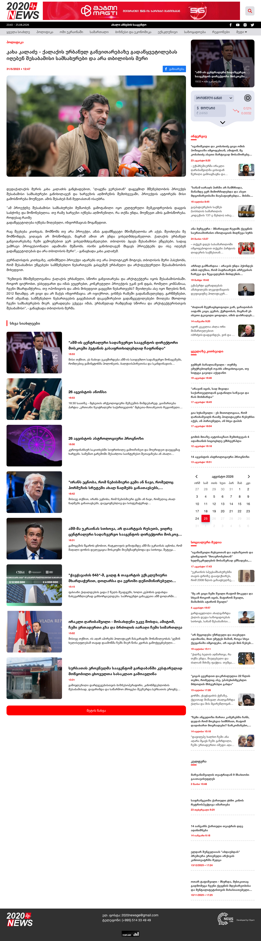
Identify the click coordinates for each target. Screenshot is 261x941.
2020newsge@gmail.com (140, 915)
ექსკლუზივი (168, 32)
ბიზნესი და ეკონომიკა (133, 32)
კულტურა (199, 761)
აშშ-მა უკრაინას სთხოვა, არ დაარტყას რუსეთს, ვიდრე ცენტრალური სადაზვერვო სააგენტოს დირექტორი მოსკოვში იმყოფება (125, 531)
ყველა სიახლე (18, 32)
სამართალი (99, 32)
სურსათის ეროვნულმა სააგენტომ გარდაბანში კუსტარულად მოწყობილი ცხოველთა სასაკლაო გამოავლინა (125, 671)
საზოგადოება (195, 32)
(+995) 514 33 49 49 (136, 920)
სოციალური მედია (206, 542)
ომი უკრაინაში (71, 32)
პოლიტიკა (44, 32)
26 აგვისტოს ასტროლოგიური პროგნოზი (106, 438)
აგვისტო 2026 (222, 476)
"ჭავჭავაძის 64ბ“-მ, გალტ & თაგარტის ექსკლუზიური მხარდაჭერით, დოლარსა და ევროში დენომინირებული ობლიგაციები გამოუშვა (120, 578)
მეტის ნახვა (96, 710)
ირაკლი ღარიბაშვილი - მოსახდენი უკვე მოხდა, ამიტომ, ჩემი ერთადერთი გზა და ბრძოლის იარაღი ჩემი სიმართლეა (125, 624)
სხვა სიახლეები (25, 323)
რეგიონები (221, 32)
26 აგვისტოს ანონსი (87, 391)
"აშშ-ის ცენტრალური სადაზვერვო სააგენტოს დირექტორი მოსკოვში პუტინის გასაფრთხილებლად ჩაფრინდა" (123, 345)
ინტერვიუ (199, 136)
